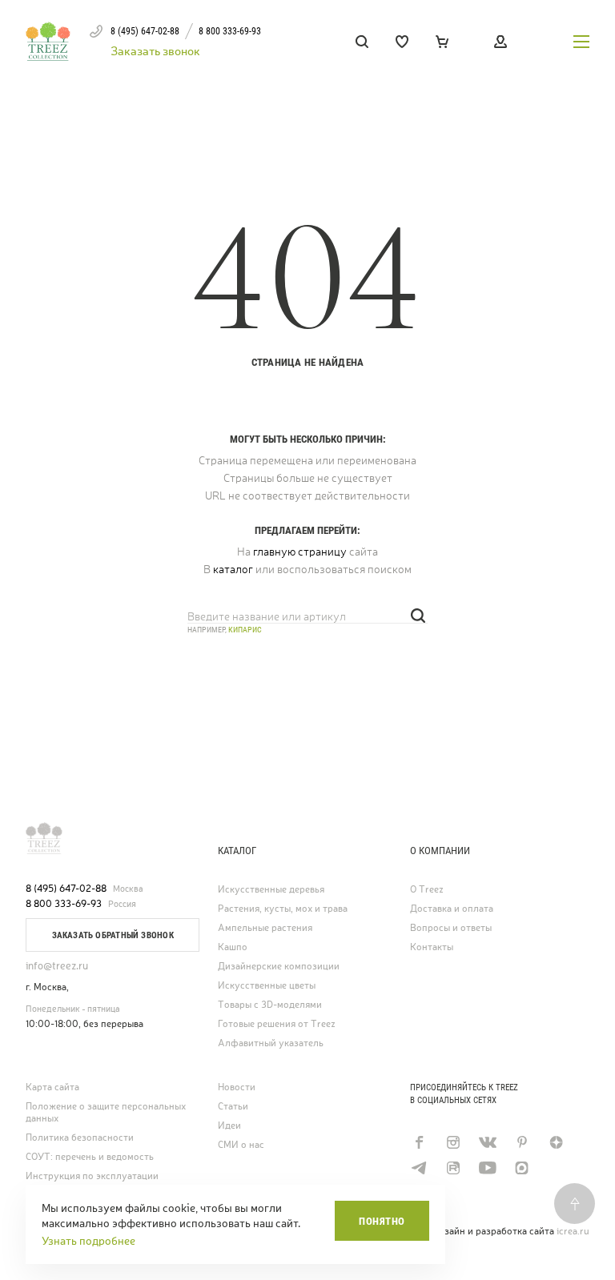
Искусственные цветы (267, 986)
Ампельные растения (265, 928)
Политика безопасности (80, 1138)
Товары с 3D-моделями (270, 1005)
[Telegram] (418, 1168)
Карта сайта (52, 1087)
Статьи (233, 1107)
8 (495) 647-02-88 (66, 888)
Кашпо (232, 947)
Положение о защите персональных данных (106, 1113)
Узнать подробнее (88, 1241)
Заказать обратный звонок (113, 935)
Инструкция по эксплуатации (92, 1176)
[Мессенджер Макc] (521, 1168)
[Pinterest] (521, 1142)
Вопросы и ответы (451, 928)
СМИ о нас (241, 1145)
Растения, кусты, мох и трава (283, 909)
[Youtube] (487, 1168)
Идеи (229, 1126)
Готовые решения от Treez (277, 1024)
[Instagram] (452, 1142)
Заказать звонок (155, 51)
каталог (233, 569)
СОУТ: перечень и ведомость (90, 1157)
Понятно (382, 1221)
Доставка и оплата (451, 909)
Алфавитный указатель (271, 1043)
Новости (236, 1087)
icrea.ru (573, 1232)
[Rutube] (452, 1168)
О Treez (427, 890)
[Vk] (487, 1142)
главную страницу (300, 551)
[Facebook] (418, 1142)
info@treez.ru (57, 966)
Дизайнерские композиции (279, 967)
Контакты (431, 947)
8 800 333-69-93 (64, 903)
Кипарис (245, 629)
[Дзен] (556, 1142)
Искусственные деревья (271, 890)
